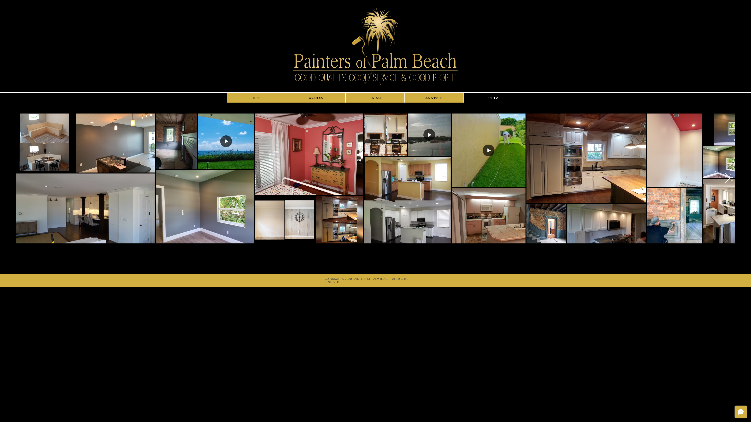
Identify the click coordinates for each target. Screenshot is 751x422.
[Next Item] (728, 178)
